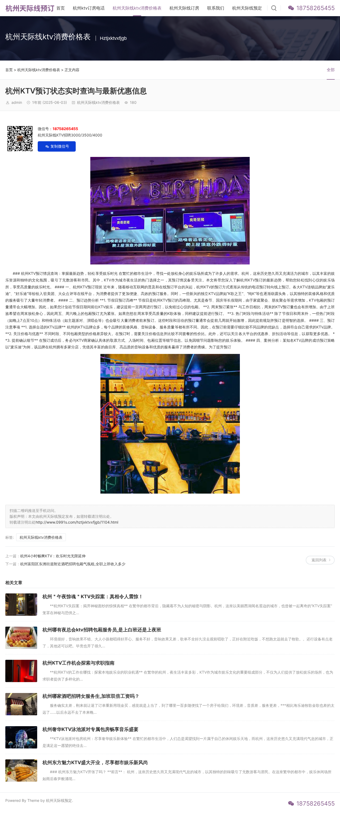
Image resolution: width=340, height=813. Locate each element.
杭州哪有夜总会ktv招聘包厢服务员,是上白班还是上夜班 (101, 629)
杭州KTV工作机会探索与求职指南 (78, 663)
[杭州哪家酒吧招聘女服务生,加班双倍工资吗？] (21, 704)
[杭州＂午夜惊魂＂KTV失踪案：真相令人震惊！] (21, 604)
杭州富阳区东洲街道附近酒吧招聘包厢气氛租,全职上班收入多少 (72, 564)
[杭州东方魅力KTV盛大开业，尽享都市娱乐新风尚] (21, 770)
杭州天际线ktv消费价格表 (137, 8)
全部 (331, 69)
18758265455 (315, 8)
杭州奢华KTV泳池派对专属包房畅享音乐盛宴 (90, 729)
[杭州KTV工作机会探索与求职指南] (21, 671)
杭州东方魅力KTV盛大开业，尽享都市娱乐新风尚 (95, 762)
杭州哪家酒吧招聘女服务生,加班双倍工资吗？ (90, 696)
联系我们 (215, 8)
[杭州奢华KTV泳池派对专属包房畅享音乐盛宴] (21, 737)
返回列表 (319, 560)
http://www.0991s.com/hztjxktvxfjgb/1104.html (77, 522)
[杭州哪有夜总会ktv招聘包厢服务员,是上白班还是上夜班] (21, 638)
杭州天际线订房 (184, 8)
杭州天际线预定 (247, 8)
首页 (60, 8)
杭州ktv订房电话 (89, 8)
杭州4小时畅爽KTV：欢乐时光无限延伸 (53, 556)
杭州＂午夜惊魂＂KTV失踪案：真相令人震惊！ (92, 596)
